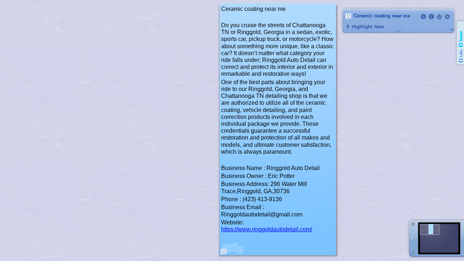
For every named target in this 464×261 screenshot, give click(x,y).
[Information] (423, 17)
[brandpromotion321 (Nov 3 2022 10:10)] (224, 251)
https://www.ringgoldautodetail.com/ (266, 229)
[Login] (439, 17)
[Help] (431, 17)
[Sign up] (447, 17)
